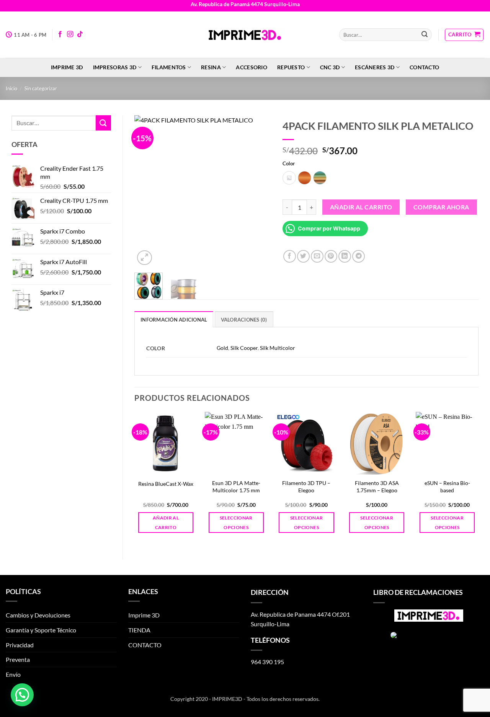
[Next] (259, 191)
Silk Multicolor (277, 348)
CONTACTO (424, 67)
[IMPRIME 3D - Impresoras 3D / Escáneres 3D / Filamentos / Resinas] (245, 35)
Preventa (18, 659)
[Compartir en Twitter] (303, 256)
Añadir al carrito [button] (166, 522)
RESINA (211, 67)
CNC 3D (330, 67)
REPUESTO (291, 67)
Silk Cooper (244, 348)
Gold (222, 348)
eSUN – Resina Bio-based (447, 486)
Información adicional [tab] (173, 320)
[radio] (289, 178)
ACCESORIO (251, 67)
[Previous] (147, 191)
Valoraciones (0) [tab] (244, 320)
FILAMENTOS (169, 67)
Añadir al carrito (361, 207)
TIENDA (139, 630)
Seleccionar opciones (236, 522)
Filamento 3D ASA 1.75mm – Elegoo (377, 486)
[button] (464, 35)
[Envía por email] (317, 256)
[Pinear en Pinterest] (331, 256)
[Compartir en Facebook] (289, 256)
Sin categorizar (40, 88)
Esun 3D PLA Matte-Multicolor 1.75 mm (236, 486)
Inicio (11, 88)
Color (289, 164)
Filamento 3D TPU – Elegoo (306, 486)
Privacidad (20, 644)
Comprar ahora (441, 207)
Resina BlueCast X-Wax (165, 483)
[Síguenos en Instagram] (70, 34)
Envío (13, 674)
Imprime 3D (67, 67)
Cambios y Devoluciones (38, 615)
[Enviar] (424, 34)
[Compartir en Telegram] (358, 256)
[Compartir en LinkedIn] (344, 256)
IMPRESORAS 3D (115, 67)
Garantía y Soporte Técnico (41, 630)
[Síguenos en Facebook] (60, 34)
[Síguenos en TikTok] (80, 34)
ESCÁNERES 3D (374, 67)
